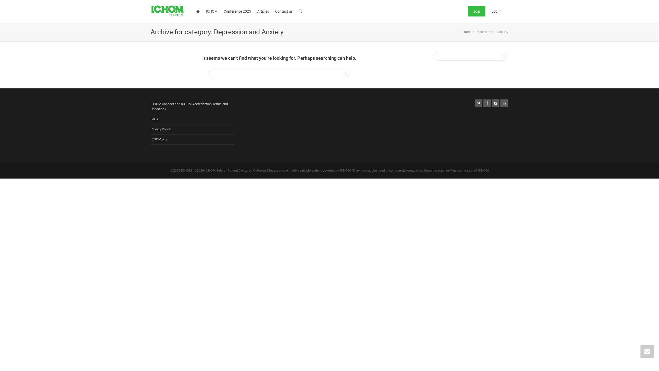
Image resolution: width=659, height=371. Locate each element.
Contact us (284, 11)
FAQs (154, 119)
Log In (496, 11)
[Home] (198, 11)
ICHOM (212, 11)
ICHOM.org (159, 139)
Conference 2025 (237, 11)
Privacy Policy (161, 129)
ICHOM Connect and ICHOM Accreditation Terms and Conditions (189, 106)
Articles (263, 11)
